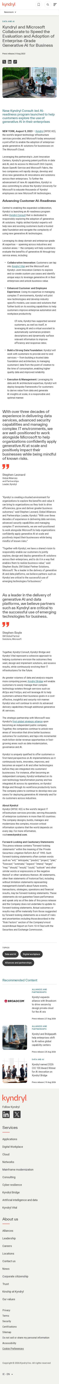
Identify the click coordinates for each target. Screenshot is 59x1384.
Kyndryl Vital (18, 266)
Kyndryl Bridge (35, 681)
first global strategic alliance (28, 721)
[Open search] (47, 4)
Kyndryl (39, 131)
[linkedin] (6, 1114)
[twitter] (17, 1114)
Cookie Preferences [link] (13, 1348)
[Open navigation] (55, 4)
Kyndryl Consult (17, 215)
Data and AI (8, 21)
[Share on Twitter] (4, 62)
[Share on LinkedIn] (9, 62)
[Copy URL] (15, 62)
